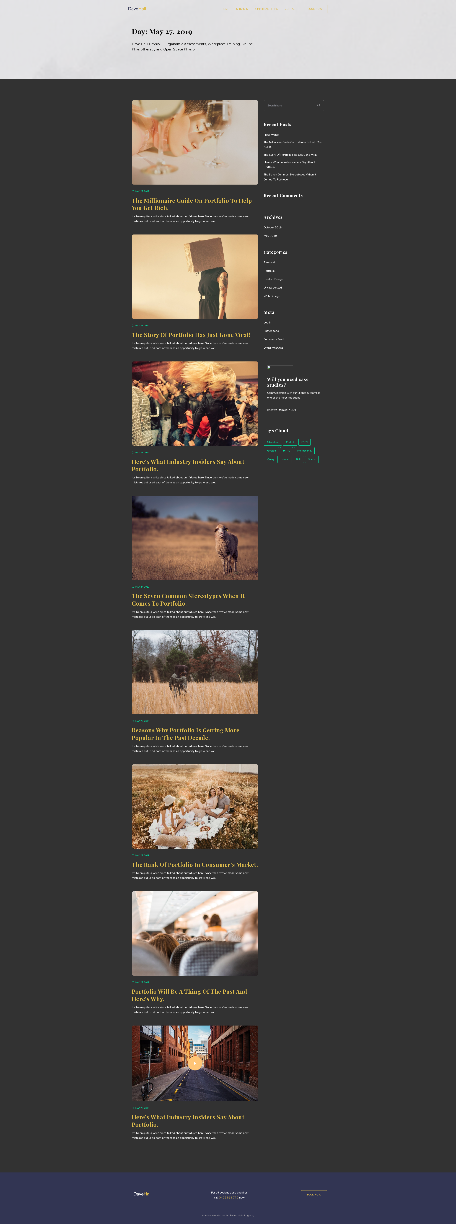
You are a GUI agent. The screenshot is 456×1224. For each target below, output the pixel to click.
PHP (298, 459)
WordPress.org (273, 348)
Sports (312, 459)
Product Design (273, 279)
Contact (291, 9)
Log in (267, 323)
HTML (286, 450)
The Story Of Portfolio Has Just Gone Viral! (191, 334)
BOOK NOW (315, 9)
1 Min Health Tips (266, 9)
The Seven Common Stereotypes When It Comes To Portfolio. (188, 599)
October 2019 (273, 228)
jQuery (270, 459)
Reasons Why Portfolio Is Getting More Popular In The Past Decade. (185, 733)
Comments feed (274, 339)
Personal (269, 262)
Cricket (290, 442)
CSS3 (304, 442)
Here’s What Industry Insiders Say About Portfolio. (188, 465)
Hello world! (271, 135)
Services (242, 9)
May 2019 (270, 236)
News (285, 459)
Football (271, 450)
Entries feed (271, 331)
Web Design (271, 296)
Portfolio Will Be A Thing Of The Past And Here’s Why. (189, 995)
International (304, 450)
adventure (273, 442)
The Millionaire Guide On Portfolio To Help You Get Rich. (192, 204)
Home (225, 9)
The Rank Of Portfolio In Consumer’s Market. (195, 864)
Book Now (314, 1194)
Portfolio (269, 271)
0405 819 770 (228, 1198)
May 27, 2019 (142, 191)
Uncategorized (273, 288)
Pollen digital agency (242, 1215)
